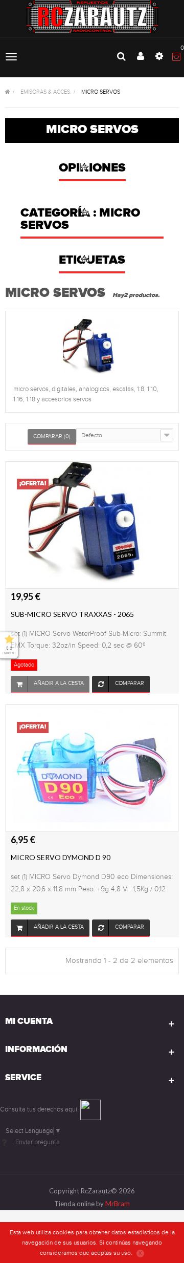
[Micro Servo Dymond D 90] (92, 768)
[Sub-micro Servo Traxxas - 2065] (92, 525)
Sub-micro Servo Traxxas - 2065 (72, 614)
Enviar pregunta (37, 1142)
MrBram (117, 1204)
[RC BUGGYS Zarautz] (92, 16)
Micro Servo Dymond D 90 (60, 857)
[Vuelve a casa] (7, 92)
